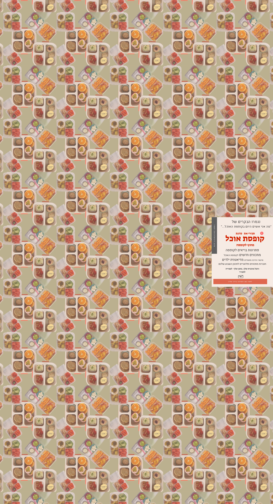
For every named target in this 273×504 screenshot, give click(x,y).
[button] (261, 233)
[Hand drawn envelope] (241, 276)
